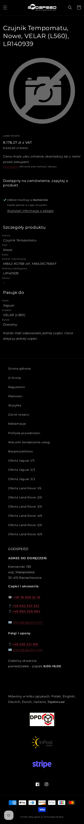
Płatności (15, 396)
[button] (5, 7)
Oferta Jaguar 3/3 (21, 479)
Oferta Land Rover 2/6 (25, 497)
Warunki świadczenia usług (29, 442)
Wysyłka (14, 405)
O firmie (14, 378)
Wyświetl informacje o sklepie (30, 211)
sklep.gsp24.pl (35, 817)
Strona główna (19, 368)
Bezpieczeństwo (20, 451)
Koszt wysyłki (10, 166)
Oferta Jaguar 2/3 (21, 470)
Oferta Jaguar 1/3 (21, 460)
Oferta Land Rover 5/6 (25, 525)
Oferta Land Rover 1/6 (25, 488)
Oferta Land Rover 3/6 (25, 506)
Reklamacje (17, 424)
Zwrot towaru (18, 414)
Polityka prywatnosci (24, 433)
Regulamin (16, 387)
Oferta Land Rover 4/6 (25, 516)
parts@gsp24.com (28, 622)
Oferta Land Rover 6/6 (25, 534)
